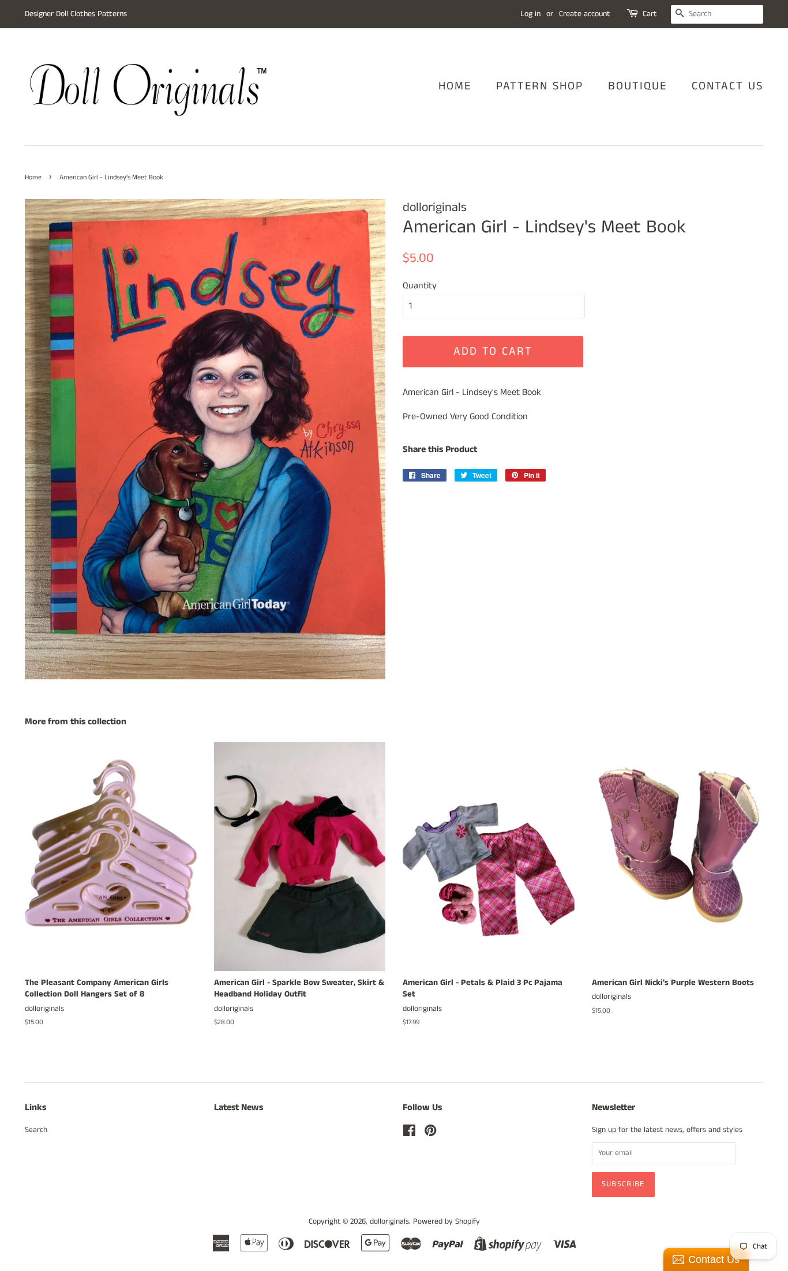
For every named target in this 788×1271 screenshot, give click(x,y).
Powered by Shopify (446, 1221)
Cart (650, 14)
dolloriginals (389, 1221)
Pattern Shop (539, 86)
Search (36, 1130)
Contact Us (727, 86)
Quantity (420, 285)
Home (454, 86)
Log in (530, 14)
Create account (584, 14)
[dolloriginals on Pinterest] (430, 1133)
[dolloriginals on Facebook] (409, 1133)
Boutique (637, 86)
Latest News (238, 1107)
